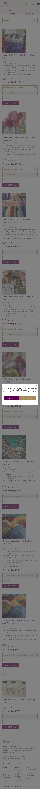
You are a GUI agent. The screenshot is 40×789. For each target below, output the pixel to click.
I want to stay (27, 398)
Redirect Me (11, 398)
